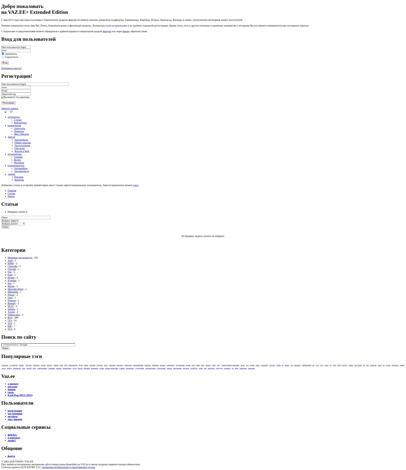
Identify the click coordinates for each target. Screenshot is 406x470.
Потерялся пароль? (11, 68)
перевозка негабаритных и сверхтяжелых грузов (68, 467)
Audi (10, 260)
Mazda (11, 286)
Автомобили (21, 139)
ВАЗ (10, 317)
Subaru (11, 309)
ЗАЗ (10, 323)
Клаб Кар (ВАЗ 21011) (20, 395)
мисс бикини (15, 419)
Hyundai (12, 280)
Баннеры (19, 179)
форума (107, 31)
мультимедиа (15, 154)
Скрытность (11, 57)
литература (14, 117)
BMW (11, 263)
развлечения (14, 125)
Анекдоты (19, 128)
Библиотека (20, 122)
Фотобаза (19, 162)
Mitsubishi (13, 292)
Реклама (18, 177)
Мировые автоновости (20, 257)
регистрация (15, 410)
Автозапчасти (21, 171)
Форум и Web (21, 151)
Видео (17, 159)
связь (11, 392)
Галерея (18, 157)
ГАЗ (10, 320)
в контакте (14, 437)
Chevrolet (12, 266)
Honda (11, 277)
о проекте (13, 383)
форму (126, 31)
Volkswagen (14, 314)
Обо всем (19, 148)
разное (11, 174)
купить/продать (16, 165)
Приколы (19, 131)
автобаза (13, 416)
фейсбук (12, 435)
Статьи (18, 119)
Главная (12, 190)
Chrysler (12, 269)
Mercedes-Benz (15, 289)
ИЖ (10, 326)
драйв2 (12, 440)
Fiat (9, 272)
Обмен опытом (22, 142)
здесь (135, 185)
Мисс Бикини (21, 134)
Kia (9, 283)
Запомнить (11, 54)
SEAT (11, 306)
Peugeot (12, 300)
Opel (10, 297)
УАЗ (10, 329)
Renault (11, 303)
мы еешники (15, 413)
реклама (12, 386)
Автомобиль (20, 168)
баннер (12, 389)
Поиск (11, 196)
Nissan (11, 294)
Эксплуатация (22, 145)
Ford (10, 274)
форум (11, 137)
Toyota (11, 312)
